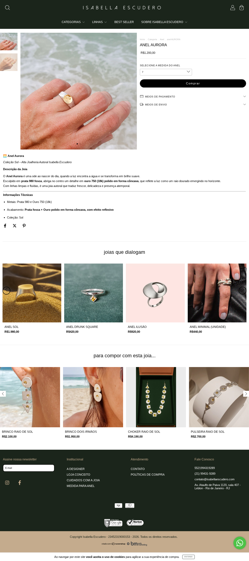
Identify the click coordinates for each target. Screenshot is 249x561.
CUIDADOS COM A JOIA (83, 480)
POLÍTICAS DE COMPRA (148, 474)
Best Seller (124, 22)
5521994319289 (205, 468)
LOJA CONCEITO (78, 474)
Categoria (152, 39)
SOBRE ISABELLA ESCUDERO (162, 22)
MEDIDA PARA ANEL (81, 486)
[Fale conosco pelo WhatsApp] (239, 543)
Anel (162, 39)
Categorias (72, 22)
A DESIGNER (76, 469)
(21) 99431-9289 (205, 473)
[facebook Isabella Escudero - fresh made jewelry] (19, 483)
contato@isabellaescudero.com (215, 479)
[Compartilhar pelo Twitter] (15, 225)
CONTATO (138, 469)
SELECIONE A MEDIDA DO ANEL (160, 65)
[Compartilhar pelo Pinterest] (24, 225)
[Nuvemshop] (114, 545)
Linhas (97, 22)
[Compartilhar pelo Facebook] (5, 225)
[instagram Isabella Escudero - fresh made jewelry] (7, 483)
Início (142, 39)
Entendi (188, 557)
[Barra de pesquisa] (7, 8)
